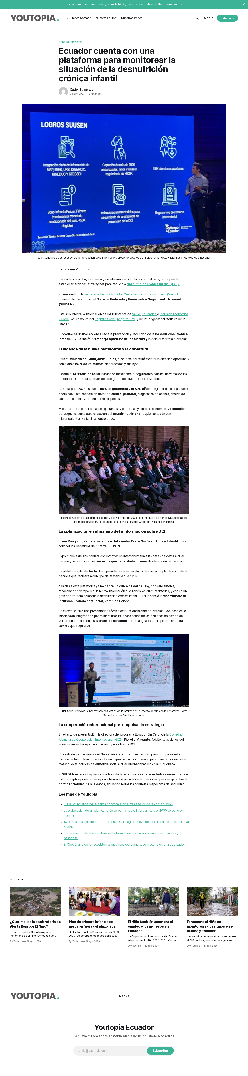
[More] (149, 18)
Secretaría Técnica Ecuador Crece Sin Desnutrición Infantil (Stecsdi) (132, 294)
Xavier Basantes (81, 89)
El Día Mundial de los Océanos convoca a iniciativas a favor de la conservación (118, 804)
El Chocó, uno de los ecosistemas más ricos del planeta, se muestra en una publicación (125, 844)
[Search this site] (197, 18)
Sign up (124, 996)
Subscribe (227, 18)
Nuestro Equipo (106, 18)
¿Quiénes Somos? (79, 18)
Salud (136, 314)
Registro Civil (126, 319)
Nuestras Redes (131, 18)
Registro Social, (105, 319)
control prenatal (71, 42)
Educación (149, 314)
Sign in (208, 18)
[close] (244, 4)
